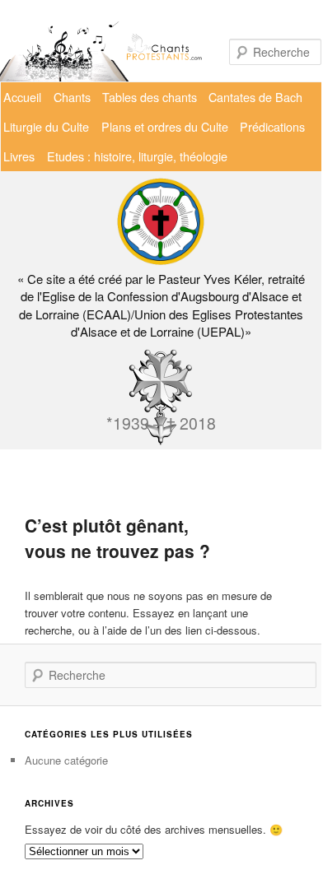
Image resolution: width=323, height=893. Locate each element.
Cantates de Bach (255, 96)
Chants (72, 96)
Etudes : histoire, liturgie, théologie (137, 156)
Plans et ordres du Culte (164, 126)
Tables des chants (149, 96)
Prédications (272, 126)
